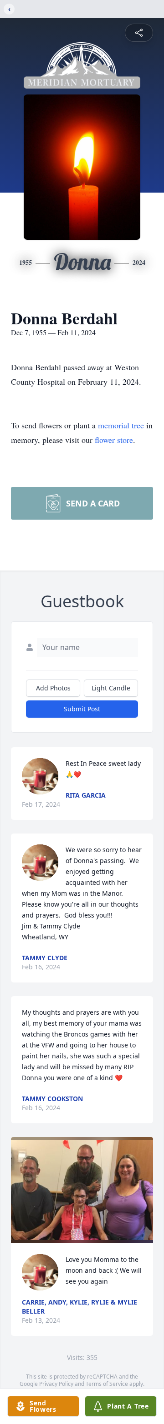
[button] (82, 1190)
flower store (114, 439)
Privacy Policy (56, 1384)
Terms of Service (107, 1384)
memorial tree (121, 425)
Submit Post (82, 709)
